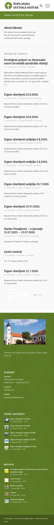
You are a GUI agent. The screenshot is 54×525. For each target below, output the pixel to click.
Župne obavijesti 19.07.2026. (22, 206)
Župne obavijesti (27, 98)
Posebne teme (24, 236)
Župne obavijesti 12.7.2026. (21, 271)
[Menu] (46, 5)
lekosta (32, 67)
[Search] (39, 5)
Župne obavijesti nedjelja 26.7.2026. (26, 184)
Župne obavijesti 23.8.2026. (21, 94)
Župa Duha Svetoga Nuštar (24, 518)
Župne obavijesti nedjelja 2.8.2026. (26, 161)
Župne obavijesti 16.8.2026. (21, 117)
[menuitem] (39, 5)
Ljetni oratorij (13, 251)
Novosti (23, 67)
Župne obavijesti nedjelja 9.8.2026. (26, 139)
